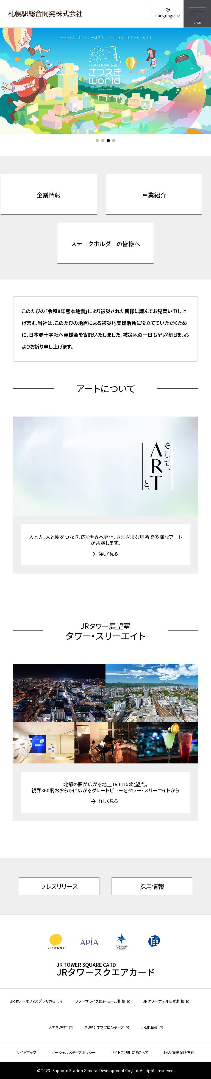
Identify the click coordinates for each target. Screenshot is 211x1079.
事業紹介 (154, 194)
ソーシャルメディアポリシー (73, 1052)
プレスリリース (59, 886)
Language (165, 15)
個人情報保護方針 (179, 1052)
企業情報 (49, 194)
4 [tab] (113, 141)
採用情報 (152, 886)
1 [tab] (97, 141)
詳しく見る (108, 553)
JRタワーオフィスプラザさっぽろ (36, 1001)
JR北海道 (149, 1027)
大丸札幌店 (58, 1027)
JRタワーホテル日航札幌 (163, 1001)
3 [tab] (108, 141)
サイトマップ (26, 1052)
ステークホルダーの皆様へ (105, 243)
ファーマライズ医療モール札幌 (100, 1001)
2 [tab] (103, 141)
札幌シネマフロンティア (104, 1027)
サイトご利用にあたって (130, 1052)
